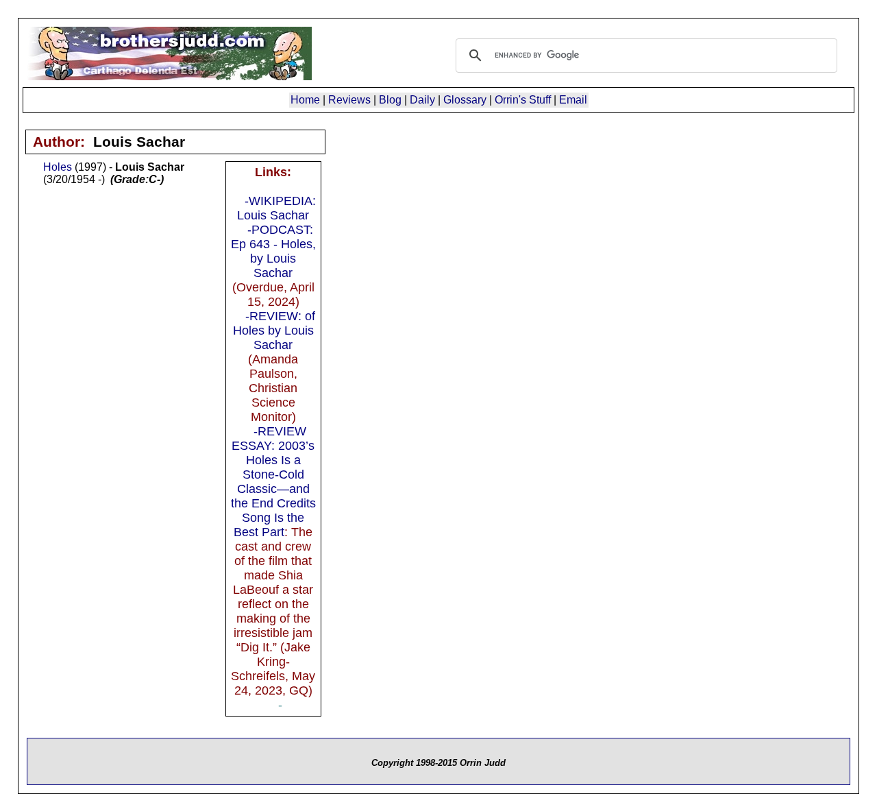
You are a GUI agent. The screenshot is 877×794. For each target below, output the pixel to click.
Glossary (464, 100)
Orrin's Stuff (523, 100)
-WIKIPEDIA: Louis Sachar (276, 208)
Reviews (349, 100)
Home (305, 100)
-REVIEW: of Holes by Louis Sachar (274, 330)
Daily (422, 100)
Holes (57, 167)
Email (573, 100)
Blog (390, 100)
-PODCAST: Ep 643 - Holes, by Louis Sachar (273, 251)
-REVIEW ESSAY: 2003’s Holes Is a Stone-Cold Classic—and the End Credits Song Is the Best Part (273, 481)
